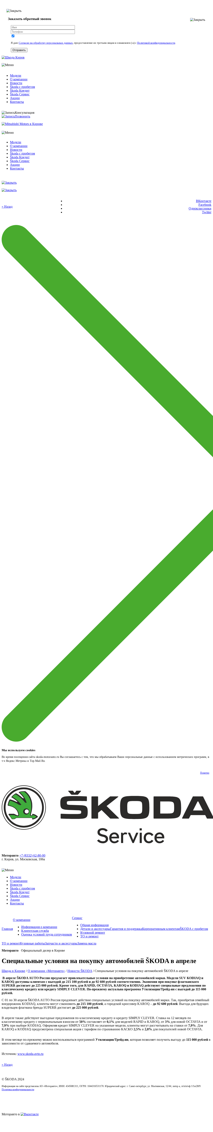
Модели (15, 75)
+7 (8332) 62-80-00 (32, 855)
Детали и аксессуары (95, 929)
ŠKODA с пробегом (194, 929)
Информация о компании (39, 927)
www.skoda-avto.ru (30, 1054)
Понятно (204, 772)
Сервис (77, 918)
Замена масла (86, 943)
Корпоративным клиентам (161, 929)
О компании (18, 79)
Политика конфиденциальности (18, 1089)
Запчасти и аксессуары (61, 943)
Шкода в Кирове (13, 971)
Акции (15, 98)
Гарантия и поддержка (126, 929)
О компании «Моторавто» (46, 971)
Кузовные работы (32, 943)
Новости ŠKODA (79, 971)
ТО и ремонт (89, 936)
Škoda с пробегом (22, 87)
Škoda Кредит (20, 90)
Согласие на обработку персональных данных (46, 42)
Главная (7, 929)
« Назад (7, 206)
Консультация (24, 112)
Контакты (17, 102)
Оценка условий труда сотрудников (46, 934)
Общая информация (94, 925)
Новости (16, 83)
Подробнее (53, 760)
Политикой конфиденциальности (156, 42)
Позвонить (22, 116)
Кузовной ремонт (92, 932)
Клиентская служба (35, 930)
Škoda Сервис (20, 94)
